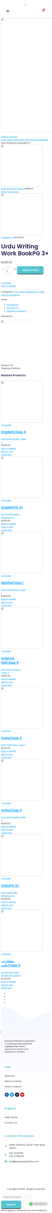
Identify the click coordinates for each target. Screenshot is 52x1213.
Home (4, 139)
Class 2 (22, 744)
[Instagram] (17, 1095)
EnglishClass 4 (13, 432)
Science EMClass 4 (10, 660)
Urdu (14, 744)
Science (16, 669)
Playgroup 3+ (32, 291)
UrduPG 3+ (10, 885)
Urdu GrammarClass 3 (12, 188)
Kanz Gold (19, 139)
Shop (11, 139)
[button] (8, 11)
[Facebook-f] (7, 1095)
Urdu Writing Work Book (36, 139)
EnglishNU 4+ (8, 237)
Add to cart (30, 270)
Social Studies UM (10, 974)
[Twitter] (12, 1095)
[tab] (29, 304)
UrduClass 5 (11, 810)
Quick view (6, 454)
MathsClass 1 (12, 582)
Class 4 (5, 672)
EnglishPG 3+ (12, 507)
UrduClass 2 (11, 738)
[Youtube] (22, 1095)
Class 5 (17, 975)
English (15, 439)
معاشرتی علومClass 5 (10, 963)
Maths (15, 589)
